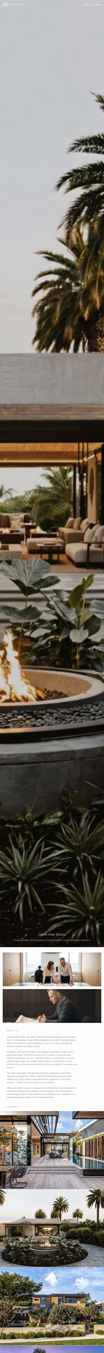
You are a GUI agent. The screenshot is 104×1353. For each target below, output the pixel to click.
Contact (98, 5)
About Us (89, 5)
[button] (52, 1150)
